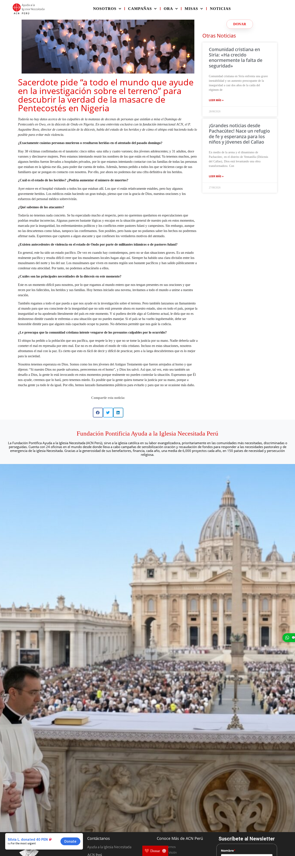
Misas (191, 8)
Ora (168, 8)
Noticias (220, 8)
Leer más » (216, 100)
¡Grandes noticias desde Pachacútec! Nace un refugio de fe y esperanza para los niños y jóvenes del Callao (239, 133)
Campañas (140, 8)
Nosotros (104, 8)
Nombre (228, 851)
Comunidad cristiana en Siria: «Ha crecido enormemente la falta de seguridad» (235, 57)
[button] (98, 412)
